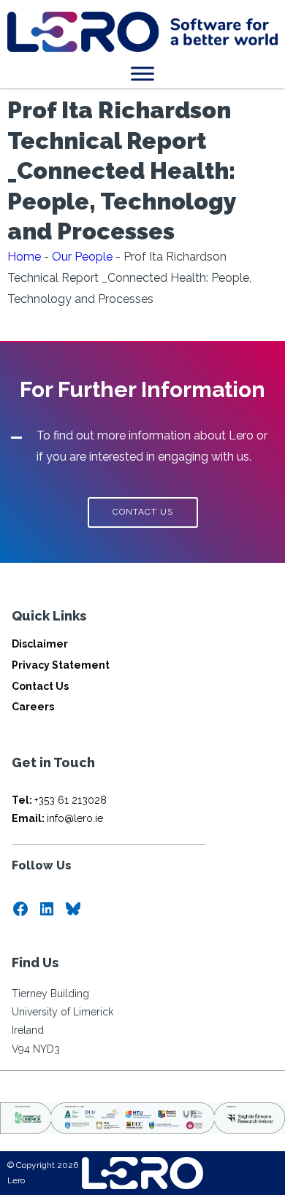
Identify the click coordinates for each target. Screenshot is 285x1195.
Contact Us (40, 686)
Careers (33, 706)
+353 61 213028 (59, 800)
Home (24, 257)
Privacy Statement (61, 665)
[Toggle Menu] (142, 73)
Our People (82, 257)
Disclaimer (40, 644)
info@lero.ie (57, 818)
